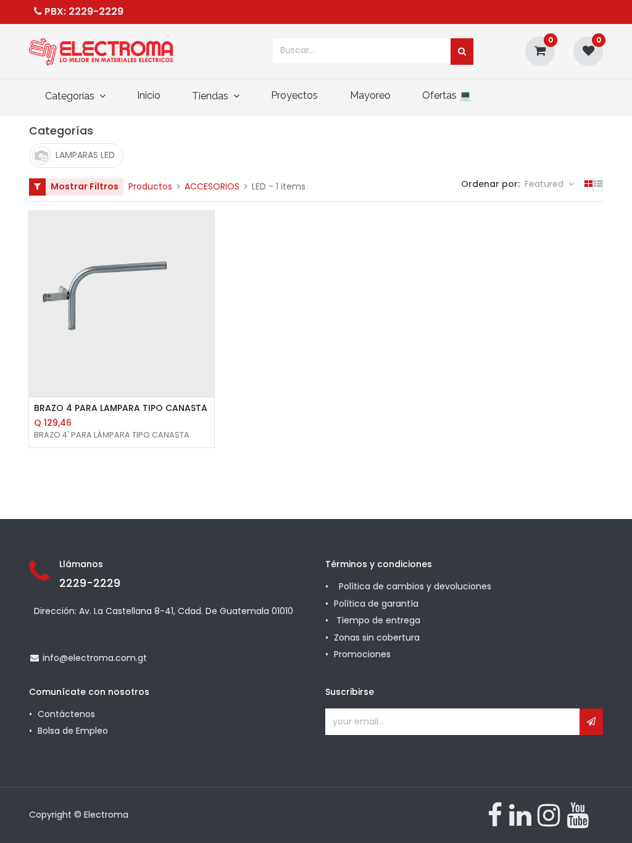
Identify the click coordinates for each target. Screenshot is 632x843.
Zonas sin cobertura (378, 637)
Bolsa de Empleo (73, 731)
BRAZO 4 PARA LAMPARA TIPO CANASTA (120, 408)
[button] (549, 184)
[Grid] (588, 184)
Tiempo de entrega (379, 620)
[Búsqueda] (462, 51)
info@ (55, 658)
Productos (150, 186)
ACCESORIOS (212, 186)
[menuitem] (148, 95)
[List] (598, 184)
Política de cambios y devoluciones (415, 586)
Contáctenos (66, 714)
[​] (495, 815)
